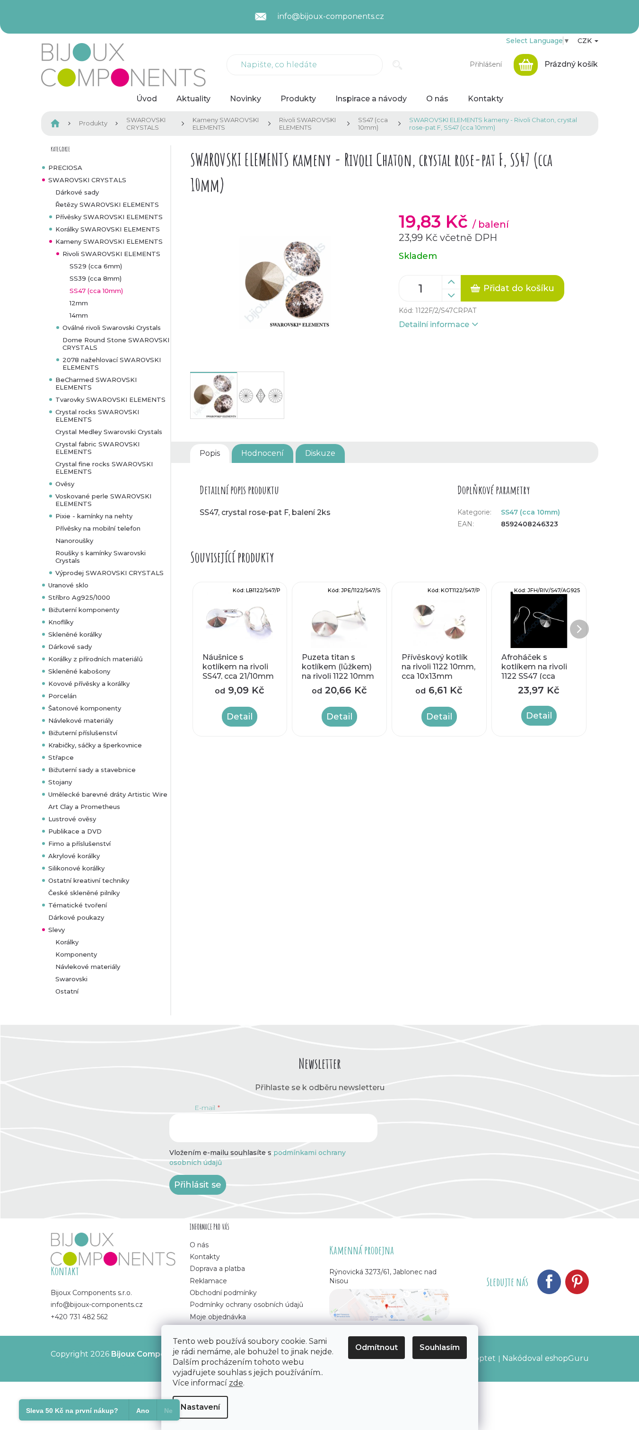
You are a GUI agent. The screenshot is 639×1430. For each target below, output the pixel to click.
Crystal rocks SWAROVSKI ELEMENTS (97, 415)
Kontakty (205, 1256)
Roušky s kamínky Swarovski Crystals (100, 556)
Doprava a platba (217, 1268)
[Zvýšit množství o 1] (451, 282)
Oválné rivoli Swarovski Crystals (111, 327)
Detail (240, 716)
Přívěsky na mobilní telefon (97, 528)
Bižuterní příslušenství (82, 733)
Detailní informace (434, 324)
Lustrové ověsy (72, 819)
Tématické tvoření (77, 905)
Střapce (61, 757)
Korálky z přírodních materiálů (95, 659)
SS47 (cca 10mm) (96, 290)
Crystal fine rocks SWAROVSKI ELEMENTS (104, 467)
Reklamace (208, 1281)
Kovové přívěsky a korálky (89, 683)
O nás (199, 1245)
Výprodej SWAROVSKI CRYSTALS (109, 573)
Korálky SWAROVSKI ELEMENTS (107, 229)
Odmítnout (376, 1347)
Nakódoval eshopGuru (545, 1358)
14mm (79, 315)
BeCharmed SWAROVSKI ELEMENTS (96, 383)
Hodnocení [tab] (262, 453)
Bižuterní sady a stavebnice (92, 769)
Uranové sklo (68, 585)
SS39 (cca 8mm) (96, 278)
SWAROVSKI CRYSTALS (87, 180)
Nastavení (200, 1407)
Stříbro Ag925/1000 (79, 597)
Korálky (67, 942)
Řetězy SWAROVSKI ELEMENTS (107, 204)
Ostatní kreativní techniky (88, 880)
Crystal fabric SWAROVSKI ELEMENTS (97, 447)
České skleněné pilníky (84, 893)
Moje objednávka (218, 1317)
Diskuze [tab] (320, 453)
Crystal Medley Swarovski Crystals (108, 431)
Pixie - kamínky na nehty (93, 516)
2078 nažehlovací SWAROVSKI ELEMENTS (111, 363)
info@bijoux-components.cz (97, 1304)
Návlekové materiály (80, 720)
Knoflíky (60, 622)
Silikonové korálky (76, 868)
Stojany (60, 782)
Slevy (56, 929)
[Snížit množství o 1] (451, 295)
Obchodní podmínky (223, 1292)
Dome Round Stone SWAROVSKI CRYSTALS (115, 343)
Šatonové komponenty (84, 708)
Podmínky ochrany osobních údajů (246, 1304)
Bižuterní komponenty (83, 609)
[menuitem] (146, 99)
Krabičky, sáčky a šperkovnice (95, 745)
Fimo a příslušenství (79, 843)
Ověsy (64, 484)
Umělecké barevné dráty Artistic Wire (107, 794)
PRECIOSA (65, 167)
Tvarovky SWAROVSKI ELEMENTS (110, 399)
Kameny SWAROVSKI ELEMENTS (109, 241)
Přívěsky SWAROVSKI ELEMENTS (109, 217)
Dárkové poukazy (76, 917)
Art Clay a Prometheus (84, 806)
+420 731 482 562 (79, 1317)
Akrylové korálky (74, 856)
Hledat (397, 64)
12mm (79, 303)
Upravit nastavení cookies (99, 1363)
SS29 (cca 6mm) (96, 266)
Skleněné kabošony (79, 671)
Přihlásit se (197, 1185)
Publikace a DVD (75, 831)
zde (236, 1382)
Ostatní (67, 991)
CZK (586, 40)
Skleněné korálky (75, 634)
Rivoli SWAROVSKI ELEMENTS (111, 254)
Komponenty (76, 954)
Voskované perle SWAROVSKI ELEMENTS (103, 499)
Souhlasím (440, 1347)
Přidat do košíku (518, 288)
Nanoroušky (74, 540)
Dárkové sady (77, 192)
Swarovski (71, 979)
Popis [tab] (210, 453)
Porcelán (62, 696)
